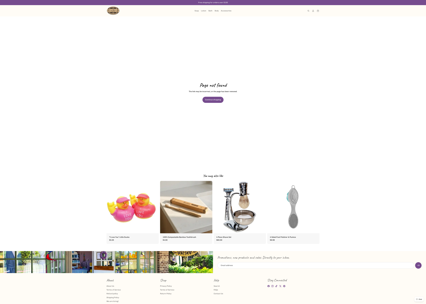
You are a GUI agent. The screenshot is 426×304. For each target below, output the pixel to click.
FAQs (216, 290)
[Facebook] (268, 286)
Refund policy (112, 294)
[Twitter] (280, 286)
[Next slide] (316, 207)
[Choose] (155, 230)
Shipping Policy (112, 297)
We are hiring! (112, 301)
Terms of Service (113, 290)
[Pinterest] (284, 286)
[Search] (308, 10)
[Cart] (318, 10)
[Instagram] (272, 286)
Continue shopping (213, 100)
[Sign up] (418, 265)
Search (217, 286)
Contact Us (218, 294)
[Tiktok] (276, 286)
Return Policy (165, 294)
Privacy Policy (166, 286)
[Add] (209, 230)
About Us (110, 286)
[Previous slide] (270, 207)
